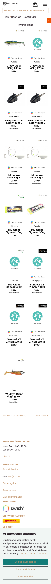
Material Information (12, 497)
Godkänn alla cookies (25, 562)
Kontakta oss (9, 490)
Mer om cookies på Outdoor (33, 553)
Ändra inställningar (25, 569)
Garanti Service (10, 469)
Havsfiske (16, 17)
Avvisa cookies (25, 576)
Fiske (6, 17)
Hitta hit (6, 456)
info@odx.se (14, 476)
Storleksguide (9, 483)
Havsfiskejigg (29, 17)
